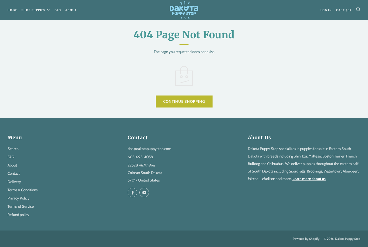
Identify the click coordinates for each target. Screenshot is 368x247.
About (71, 10)
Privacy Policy (19, 198)
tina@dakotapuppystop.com (149, 148)
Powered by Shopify (306, 238)
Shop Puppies (33, 10)
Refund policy (18, 214)
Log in (326, 10)
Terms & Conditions (23, 190)
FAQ (58, 10)
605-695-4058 (140, 157)
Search (13, 148)
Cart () (343, 10)
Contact (14, 173)
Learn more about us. (309, 178)
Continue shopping (184, 101)
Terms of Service (21, 206)
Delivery (14, 182)
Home (12, 10)
